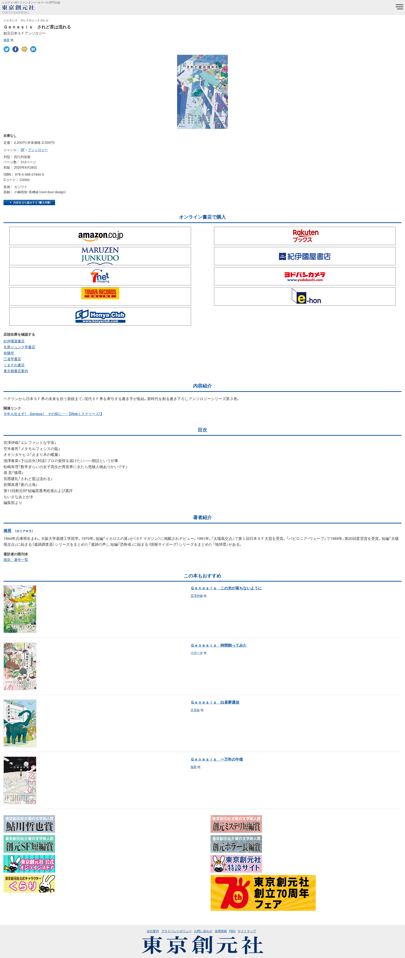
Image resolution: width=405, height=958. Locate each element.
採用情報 (221, 931)
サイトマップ (247, 931)
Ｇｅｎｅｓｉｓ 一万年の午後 (217, 759)
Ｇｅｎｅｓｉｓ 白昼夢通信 (215, 702)
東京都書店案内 (16, 370)
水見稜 (195, 710)
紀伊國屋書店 (14, 341)
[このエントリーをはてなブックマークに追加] (33, 49)
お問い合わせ (203, 931)
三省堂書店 (12, 358)
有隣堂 (9, 353)
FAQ (232, 931)
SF (23, 149)
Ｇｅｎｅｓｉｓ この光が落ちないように (226, 588)
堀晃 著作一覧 (16, 559)
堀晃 (7, 40)
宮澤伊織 (197, 595)
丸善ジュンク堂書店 (19, 346)
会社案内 (153, 931)
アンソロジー (38, 149)
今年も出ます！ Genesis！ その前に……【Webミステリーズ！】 (53, 413)
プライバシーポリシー (176, 931)
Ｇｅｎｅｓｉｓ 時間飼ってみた (219, 645)
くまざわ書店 (14, 364)
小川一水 (197, 652)
